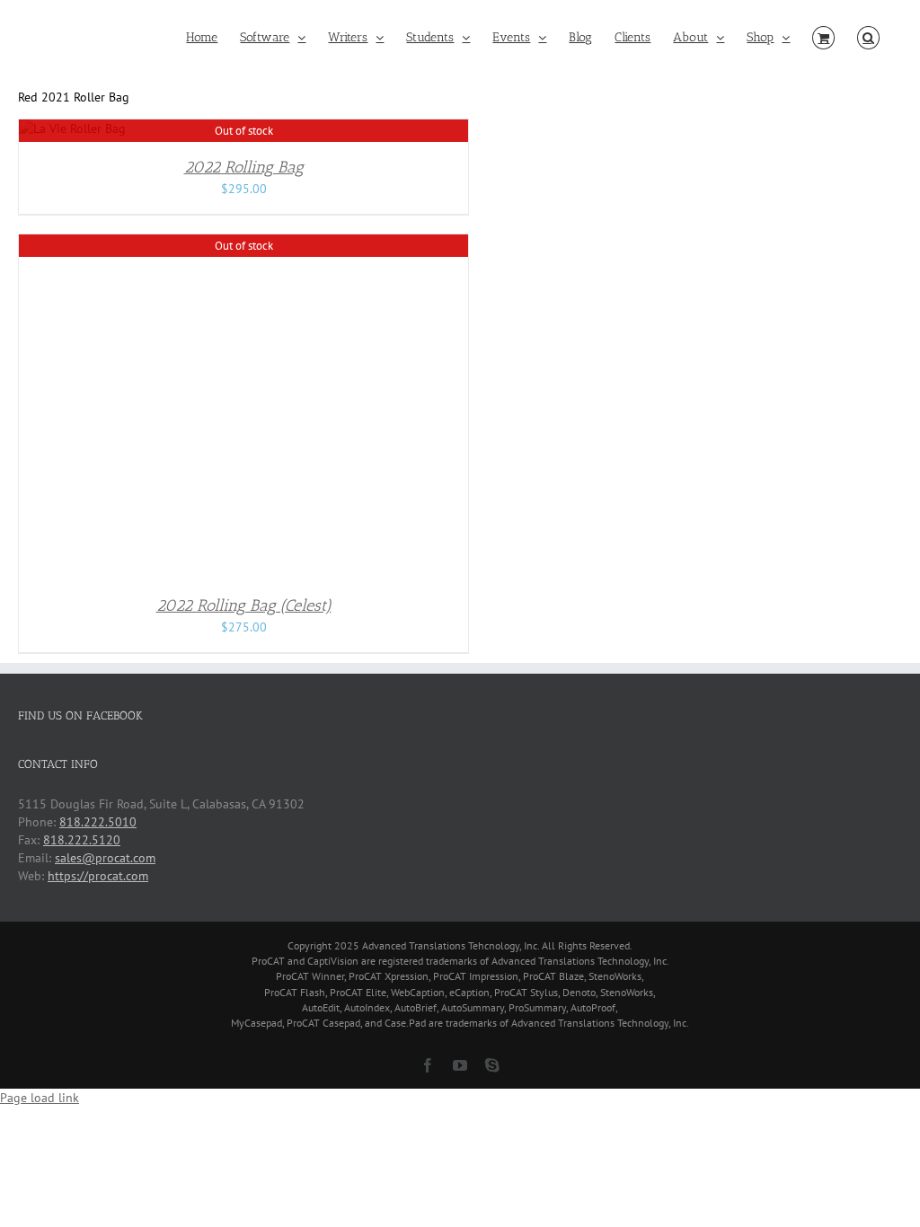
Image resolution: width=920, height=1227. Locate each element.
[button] (868, 37)
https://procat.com (98, 876)
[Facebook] (427, 1065)
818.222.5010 (98, 822)
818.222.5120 (81, 840)
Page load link (39, 1098)
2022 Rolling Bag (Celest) (244, 605)
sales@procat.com (105, 858)
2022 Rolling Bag (244, 167)
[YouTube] (460, 1065)
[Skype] (492, 1065)
